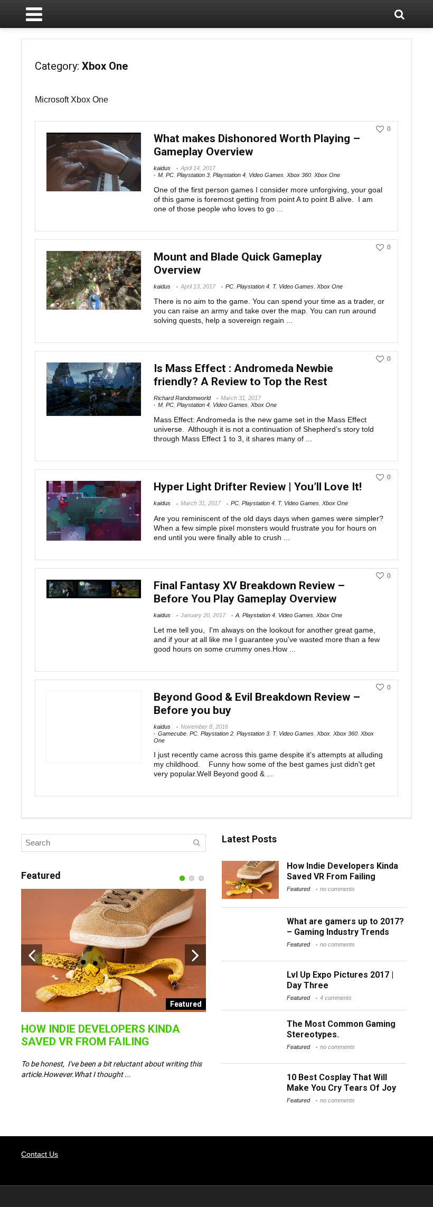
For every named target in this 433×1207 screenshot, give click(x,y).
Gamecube (172, 733)
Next (195, 954)
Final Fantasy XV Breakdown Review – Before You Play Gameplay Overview (249, 592)
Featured (298, 889)
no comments (337, 889)
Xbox (323, 733)
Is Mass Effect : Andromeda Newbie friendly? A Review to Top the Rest (243, 375)
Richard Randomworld (182, 398)
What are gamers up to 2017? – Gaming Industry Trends (345, 926)
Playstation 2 (217, 733)
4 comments (336, 998)
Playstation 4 (229, 175)
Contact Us (39, 1154)
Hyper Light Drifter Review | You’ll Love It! (258, 486)
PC (170, 175)
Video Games (266, 175)
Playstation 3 (193, 175)
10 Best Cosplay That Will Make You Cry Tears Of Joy (341, 1082)
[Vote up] (380, 129)
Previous (31, 954)
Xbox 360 (299, 175)
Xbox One (327, 175)
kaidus (162, 168)
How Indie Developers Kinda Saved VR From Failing (100, 1035)
